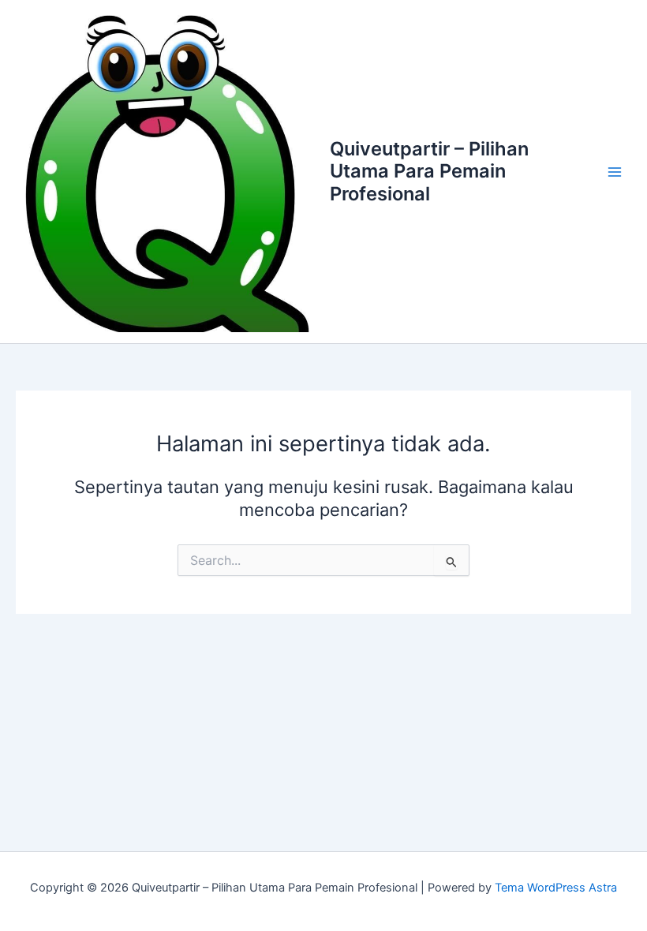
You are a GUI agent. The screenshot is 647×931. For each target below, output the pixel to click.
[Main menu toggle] (614, 172)
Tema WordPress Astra (556, 888)
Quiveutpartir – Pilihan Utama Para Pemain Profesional (429, 171)
